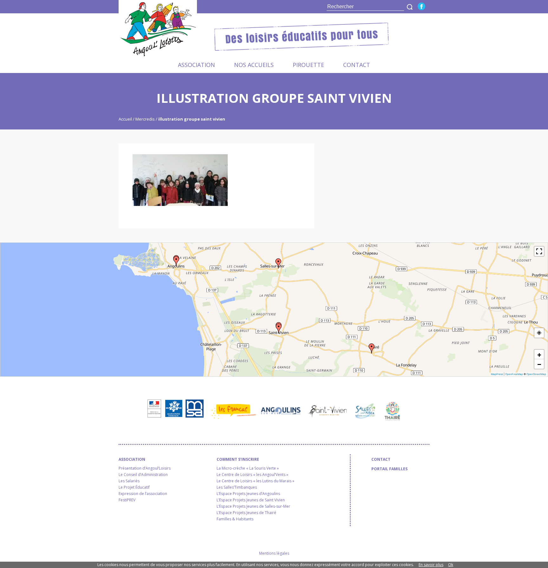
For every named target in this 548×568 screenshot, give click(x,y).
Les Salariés (129, 481)
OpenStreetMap (536, 374)
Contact (356, 64)
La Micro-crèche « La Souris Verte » (248, 468)
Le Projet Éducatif (134, 487)
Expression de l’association (143, 493)
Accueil (126, 119)
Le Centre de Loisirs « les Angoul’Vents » (252, 474)
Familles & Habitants (235, 519)
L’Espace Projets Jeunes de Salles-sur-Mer (253, 506)
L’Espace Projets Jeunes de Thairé (246, 512)
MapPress (497, 374)
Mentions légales (274, 553)
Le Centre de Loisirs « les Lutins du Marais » (255, 481)
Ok (450, 564)
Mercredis (145, 119)
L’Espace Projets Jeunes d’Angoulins (248, 493)
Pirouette (308, 64)
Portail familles (389, 469)
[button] (176, 261)
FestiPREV (127, 500)
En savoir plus (431, 564)
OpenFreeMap (514, 374)
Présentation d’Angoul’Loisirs (145, 468)
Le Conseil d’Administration (143, 474)
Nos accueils (254, 64)
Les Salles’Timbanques (237, 487)
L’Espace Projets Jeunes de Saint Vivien (251, 500)
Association (196, 64)
